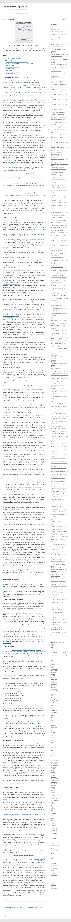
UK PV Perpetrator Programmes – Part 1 (59, 454)
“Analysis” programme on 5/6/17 (18, 85)
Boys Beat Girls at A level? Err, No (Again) (59, 59)
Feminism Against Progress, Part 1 (58, 137)
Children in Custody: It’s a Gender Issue (59, 308)
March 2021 (53, 722)
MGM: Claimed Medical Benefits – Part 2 (59, 474)
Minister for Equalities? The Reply (58, 285)
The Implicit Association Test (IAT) (14, 58)
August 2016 (53, 802)
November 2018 (54, 762)
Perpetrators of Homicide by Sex (58, 484)
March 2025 (53, 677)
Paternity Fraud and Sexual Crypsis (58, 493)
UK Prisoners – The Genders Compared (59, 606)
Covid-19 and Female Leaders (57, 257)
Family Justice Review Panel (56, 338)
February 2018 (54, 775)
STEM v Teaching (54, 591)
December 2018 (54, 760)
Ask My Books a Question (56, 62)
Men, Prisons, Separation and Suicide (58, 468)
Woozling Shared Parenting (56, 368)
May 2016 (53, 807)
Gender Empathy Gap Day (56, 199)
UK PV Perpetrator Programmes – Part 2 (59, 449)
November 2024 (54, 682)
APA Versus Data (54, 355)
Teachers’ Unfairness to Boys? (57, 577)
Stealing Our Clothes (55, 576)
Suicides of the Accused (56, 288)
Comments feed (54, 886)
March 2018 (53, 773)
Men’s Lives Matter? (55, 273)
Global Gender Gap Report (56, 612)
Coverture (53, 365)
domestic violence (55, 845)
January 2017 (53, 797)
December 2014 (54, 828)
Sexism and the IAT (10, 73)
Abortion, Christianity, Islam (57, 31)
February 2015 (54, 825)
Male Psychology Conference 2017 (36, 907)
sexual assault (54, 868)
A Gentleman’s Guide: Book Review (58, 190)
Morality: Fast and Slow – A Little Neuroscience (17, 62)
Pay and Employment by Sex (57, 526)
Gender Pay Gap (54, 431)
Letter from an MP (55, 509)
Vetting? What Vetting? (56, 280)
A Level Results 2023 (55, 129)
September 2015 (54, 817)
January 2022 (53, 709)
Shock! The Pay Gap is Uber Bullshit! (58, 406)
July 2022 (53, 705)
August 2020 (53, 730)
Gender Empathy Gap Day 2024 (57, 91)
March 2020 (53, 737)
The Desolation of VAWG (56, 567)
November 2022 (54, 702)
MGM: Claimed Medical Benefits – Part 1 (59, 481)
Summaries (53, 200)
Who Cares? (53, 466)
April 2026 (53, 664)
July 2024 (53, 687)
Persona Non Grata (55, 453)
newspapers (53, 863)
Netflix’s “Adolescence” (56, 71)
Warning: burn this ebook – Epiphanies (59, 270)
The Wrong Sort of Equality (56, 544)
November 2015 (54, 813)
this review (28, 753)
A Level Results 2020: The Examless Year (59, 263)
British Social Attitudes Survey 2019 (58, 326)
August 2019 (53, 748)
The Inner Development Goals (57, 122)
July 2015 (53, 818)
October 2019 (54, 745)
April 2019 (53, 753)
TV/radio (53, 873)
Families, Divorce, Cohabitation (57, 518)
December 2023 (54, 690)
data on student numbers (13, 162)
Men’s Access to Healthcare (56, 400)
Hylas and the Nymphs (56, 413)
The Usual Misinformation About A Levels (59, 391)
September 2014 (54, 833)
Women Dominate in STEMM (57, 539)
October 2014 (54, 831)
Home (4, 13)
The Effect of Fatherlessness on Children (59, 375)
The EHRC (53, 529)
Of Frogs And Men (55, 395)
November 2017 (54, 780)
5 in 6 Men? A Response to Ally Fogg (58, 581)
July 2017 (53, 787)
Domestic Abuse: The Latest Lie (57, 333)
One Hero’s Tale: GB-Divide (56, 155)
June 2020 (53, 732)
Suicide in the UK (54, 621)
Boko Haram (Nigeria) (55, 626)
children (52, 843)
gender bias (9, 588)
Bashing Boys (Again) (55, 44)
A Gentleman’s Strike (55, 89)
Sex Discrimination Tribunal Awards (58, 320)
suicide (52, 871)
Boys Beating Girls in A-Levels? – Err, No (59, 446)
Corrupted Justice (54, 366)
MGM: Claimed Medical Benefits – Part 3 (59, 471)
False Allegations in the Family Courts (58, 250)
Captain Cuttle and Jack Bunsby (57, 212)
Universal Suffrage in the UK (57, 592)
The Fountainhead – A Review (57, 242)
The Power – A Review (55, 416)
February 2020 (54, 738)
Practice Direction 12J (55, 439)
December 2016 (54, 798)
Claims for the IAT (10, 60)
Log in (52, 883)
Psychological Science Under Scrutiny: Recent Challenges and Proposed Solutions (22, 814)
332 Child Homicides (55, 491)
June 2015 (53, 820)
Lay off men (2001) (55, 619)
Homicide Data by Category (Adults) (58, 295)
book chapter (25, 804)
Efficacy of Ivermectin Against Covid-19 (59, 187)
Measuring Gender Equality (56, 305)
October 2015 (54, 815)
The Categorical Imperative (56, 499)
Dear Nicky (53, 627)
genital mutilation (54, 851)
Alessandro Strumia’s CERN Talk (57, 385)
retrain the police (33, 185)
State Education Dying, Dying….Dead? (58, 235)
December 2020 (54, 724)
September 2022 (54, 704)
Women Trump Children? (56, 351)
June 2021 (53, 717)
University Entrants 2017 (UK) (57, 421)
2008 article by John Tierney (10, 591)
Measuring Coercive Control (57, 330)
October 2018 (54, 763)
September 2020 (54, 729)
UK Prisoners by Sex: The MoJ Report (58, 428)
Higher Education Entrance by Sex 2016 (12, 907)
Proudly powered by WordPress (9, 916)
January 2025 (53, 680)
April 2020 (53, 735)
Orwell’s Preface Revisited (56, 609)
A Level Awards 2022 (55, 154)
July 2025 (53, 674)
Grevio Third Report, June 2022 (57, 159)
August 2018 (53, 767)
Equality (52, 848)
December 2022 (54, 700)
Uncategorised (54, 875)
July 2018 (53, 768)
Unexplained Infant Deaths (56, 506)
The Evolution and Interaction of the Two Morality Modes (19, 63)
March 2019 (53, 755)
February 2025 (54, 679)
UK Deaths (53, 589)
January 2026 (53, 667)
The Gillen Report (54, 363)
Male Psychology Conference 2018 (58, 396)
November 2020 (54, 725)
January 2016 (53, 810)
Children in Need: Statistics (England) (58, 302)
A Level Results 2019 (55, 323)
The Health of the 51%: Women (57, 536)
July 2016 (53, 803)
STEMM (52, 870)
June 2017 (53, 788)
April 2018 (53, 772)
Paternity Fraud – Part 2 (56, 599)
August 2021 (53, 714)
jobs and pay (53, 856)
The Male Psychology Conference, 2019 (59, 340)
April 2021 (53, 720)
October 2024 (54, 684)
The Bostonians (54, 167)
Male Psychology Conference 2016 (58, 523)
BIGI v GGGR (53, 360)
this (8, 82)
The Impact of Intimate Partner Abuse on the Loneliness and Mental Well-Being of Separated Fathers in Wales (59, 54)
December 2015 (54, 812)
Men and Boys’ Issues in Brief (61, 655)
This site (18, 687)
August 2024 (53, 685)
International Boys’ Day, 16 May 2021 (58, 209)
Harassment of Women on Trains (58, 561)
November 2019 (54, 743)
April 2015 (53, 822)
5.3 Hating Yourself (9, 70)
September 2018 (54, 765)
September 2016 (54, 800)
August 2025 (53, 672)
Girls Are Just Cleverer (55, 197)
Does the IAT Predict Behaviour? (13, 72)
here (40, 89)
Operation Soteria (55, 145)
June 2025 (53, 675)
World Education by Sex (56, 418)
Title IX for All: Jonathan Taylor (57, 77)
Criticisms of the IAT (11, 65)
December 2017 (54, 778)
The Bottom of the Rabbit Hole (57, 496)
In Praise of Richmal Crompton (57, 514)
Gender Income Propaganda (57, 616)
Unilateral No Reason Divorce (57, 356)
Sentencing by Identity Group (57, 72)
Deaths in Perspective (55, 223)
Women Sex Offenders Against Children (59, 433)
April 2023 (53, 695)
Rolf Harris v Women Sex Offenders (58, 547)
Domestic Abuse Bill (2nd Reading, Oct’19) (59, 313)
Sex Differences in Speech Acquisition (58, 169)
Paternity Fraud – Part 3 (56, 596)
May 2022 (53, 707)
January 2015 (53, 827)
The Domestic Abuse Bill (56, 336)
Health (52, 853)
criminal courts (6, 282)
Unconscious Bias (35, 84)
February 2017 (54, 795)
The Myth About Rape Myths (57, 205)
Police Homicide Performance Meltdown (59, 298)
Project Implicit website (25, 177)
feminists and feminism (56, 850)
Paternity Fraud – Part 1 (56, 602)
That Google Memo (55, 444)
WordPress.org (54, 888)
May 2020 (53, 733)
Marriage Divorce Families (56, 860)
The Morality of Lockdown (56, 282)
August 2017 (53, 785)
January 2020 (53, 740)
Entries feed (53, 885)
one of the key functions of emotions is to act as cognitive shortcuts (18, 395)
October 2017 (54, 782)
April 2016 (53, 808)
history (52, 855)
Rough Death (54, 361)
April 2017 (53, 792)
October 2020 (54, 727)
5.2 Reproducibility (9, 68)
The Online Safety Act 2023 (56, 109)
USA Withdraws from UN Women (58, 41)
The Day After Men (55, 574)
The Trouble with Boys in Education (58, 622)
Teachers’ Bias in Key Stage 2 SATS (58, 410)
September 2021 (54, 712)
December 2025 (54, 669)
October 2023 (54, 692)
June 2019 (53, 752)
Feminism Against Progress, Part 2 (58, 134)
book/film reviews (55, 841)
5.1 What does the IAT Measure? (12, 67)
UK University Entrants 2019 (57, 260)
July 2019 (53, 750)
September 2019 (54, 747)
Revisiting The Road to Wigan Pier (58, 478)
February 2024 (54, 689)
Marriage (53, 521)
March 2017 (53, 793)
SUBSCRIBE (25, 13)
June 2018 (53, 770)
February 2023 (54, 699)
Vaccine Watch (54, 162)
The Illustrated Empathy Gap (15, 6)
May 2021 (53, 719)
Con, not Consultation (55, 632)
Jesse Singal (5, 703)
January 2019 (53, 758)
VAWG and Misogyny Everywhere (58, 34)
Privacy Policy (17, 13)
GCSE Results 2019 (55, 325)
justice (52, 858)
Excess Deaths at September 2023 (58, 119)
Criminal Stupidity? (55, 245)
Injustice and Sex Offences (56, 37)
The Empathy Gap (55, 534)
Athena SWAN (54, 584)
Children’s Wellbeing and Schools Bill (58, 67)
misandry (53, 861)
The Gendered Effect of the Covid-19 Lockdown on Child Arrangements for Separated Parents (59, 277)
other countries (54, 865)
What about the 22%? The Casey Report (59, 64)
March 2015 (53, 823)
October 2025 (54, 670)
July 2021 (53, 715)
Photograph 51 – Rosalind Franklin (58, 554)
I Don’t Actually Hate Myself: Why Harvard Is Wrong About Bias (26, 650)
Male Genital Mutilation (56, 572)
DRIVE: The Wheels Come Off (57, 267)
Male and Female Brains (56, 542)
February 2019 (54, 757)
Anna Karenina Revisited (56, 317)
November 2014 (54, 830)
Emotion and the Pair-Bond (56, 503)
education (53, 846)
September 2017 (54, 783)
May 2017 (53, 790)
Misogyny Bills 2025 (55, 76)
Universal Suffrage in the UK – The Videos (59, 436)
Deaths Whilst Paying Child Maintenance (59, 253)
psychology (15, 899)
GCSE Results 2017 (55, 443)
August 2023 (53, 694)
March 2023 (53, 697)
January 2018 (53, 777)
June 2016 (53, 805)
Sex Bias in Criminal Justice (56, 378)
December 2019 (54, 742)
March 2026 (53, 665)
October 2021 (54, 710)
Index (9, 13)
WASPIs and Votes (55, 312)
